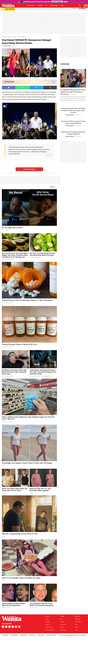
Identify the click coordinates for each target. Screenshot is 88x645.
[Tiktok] (78, 9)
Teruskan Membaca (29, 169)
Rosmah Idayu (7, 45)
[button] (80, 5)
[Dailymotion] (82, 9)
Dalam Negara (22, 36)
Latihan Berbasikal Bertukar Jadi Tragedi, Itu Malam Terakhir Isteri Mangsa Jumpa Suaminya (73, 110)
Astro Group (84, 635)
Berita (14, 36)
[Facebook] (72, 9)
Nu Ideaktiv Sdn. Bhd (71, 635)
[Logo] (8, 5)
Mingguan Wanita (6, 36)
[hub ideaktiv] (84, 4)
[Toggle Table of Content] (52, 81)
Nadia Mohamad (64, 94)
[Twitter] (76, 9)
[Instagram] (74, 9)
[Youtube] (80, 9)
